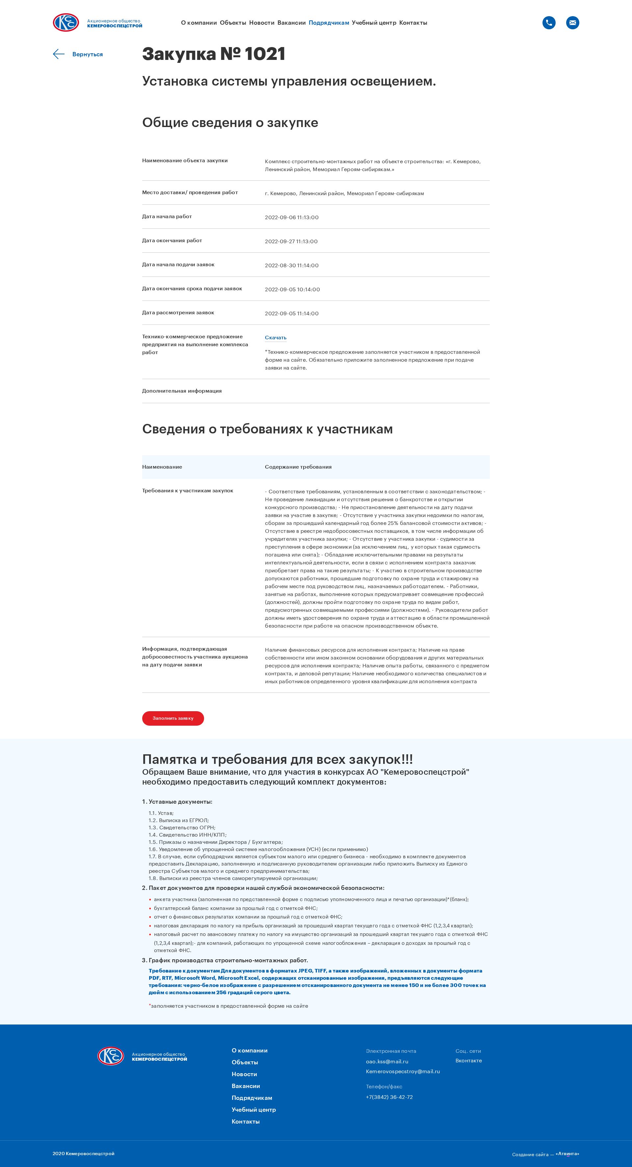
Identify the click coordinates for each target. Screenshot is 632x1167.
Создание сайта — (545, 1154)
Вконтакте (469, 1059)
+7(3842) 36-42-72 (389, 1096)
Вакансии (291, 23)
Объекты (233, 23)
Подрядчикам (329, 23)
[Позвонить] (549, 22)
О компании (199, 23)
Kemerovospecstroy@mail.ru (403, 1070)
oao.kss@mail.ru (387, 1060)
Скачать (275, 337)
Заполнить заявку (173, 718)
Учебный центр (374, 23)
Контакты (413, 23)
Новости (262, 23)
